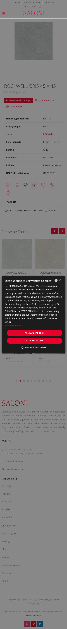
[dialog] (33, 314)
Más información (13, 325)
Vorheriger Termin (32, 2)
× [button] (60, 280)
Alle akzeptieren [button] (34, 332)
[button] (33, 347)
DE (32, 6)
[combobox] (55, 280)
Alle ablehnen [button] (34, 340)
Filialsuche (50, 2)
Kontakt (16, 2)
